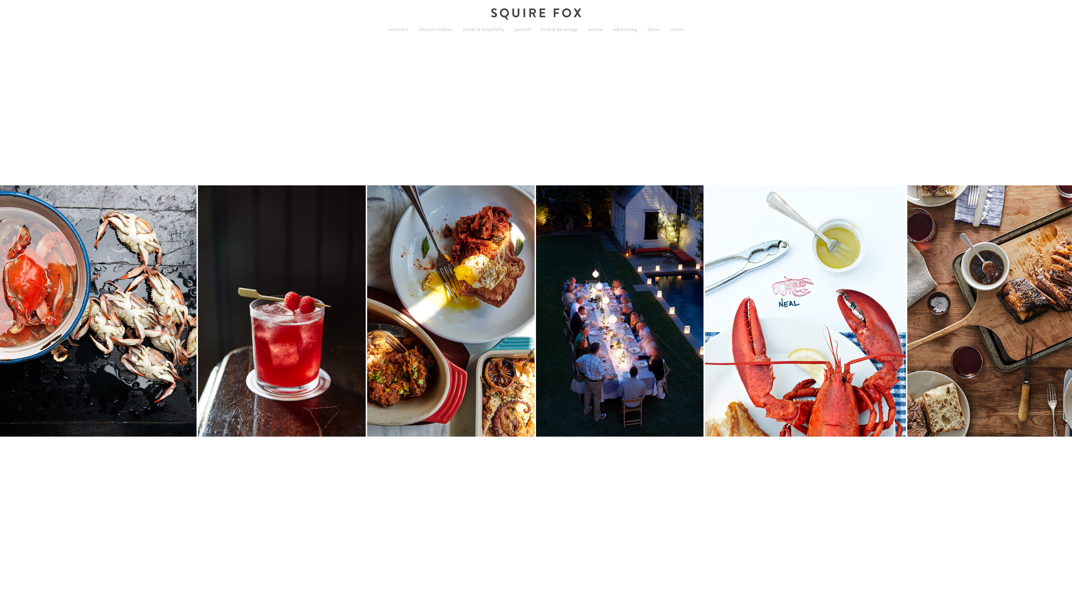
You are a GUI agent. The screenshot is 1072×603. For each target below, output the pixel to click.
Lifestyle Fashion (436, 29)
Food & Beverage (559, 29)
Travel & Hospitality (483, 29)
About (653, 29)
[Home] (536, 14)
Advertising (625, 29)
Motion (595, 29)
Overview (398, 29)
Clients (677, 29)
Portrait (523, 29)
